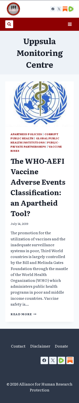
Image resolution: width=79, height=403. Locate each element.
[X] (59, 9)
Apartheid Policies (26, 134)
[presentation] (39, 104)
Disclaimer (40, 346)
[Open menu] (70, 24)
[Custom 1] (65, 9)
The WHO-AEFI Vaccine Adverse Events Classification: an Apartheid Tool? (38, 186)
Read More (23, 314)
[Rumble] (61, 360)
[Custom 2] (71, 9)
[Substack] (70, 360)
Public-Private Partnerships (35, 144)
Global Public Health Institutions (35, 140)
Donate (61, 346)
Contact (18, 346)
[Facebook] (53, 9)
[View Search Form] (9, 24)
